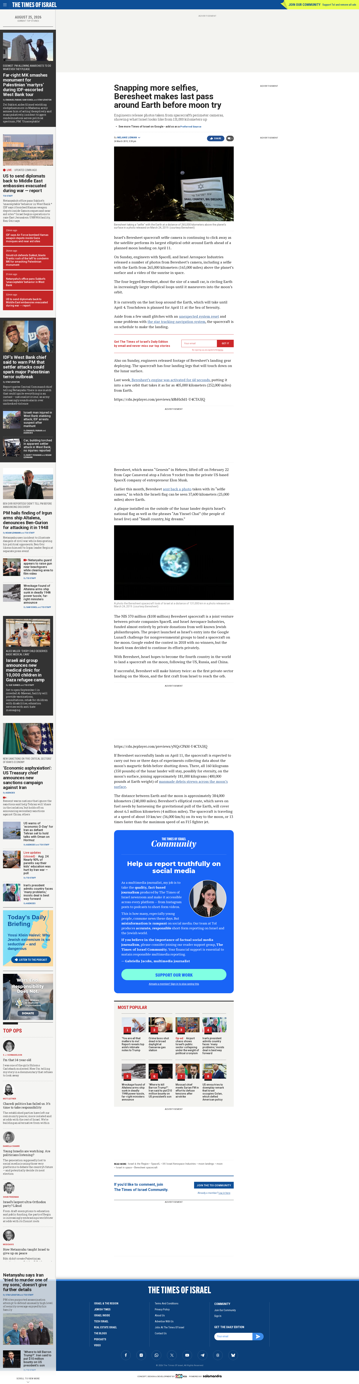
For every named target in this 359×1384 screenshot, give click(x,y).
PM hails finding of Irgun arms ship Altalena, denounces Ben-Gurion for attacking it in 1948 (27, 520)
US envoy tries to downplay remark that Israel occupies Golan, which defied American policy (213, 1092)
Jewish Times (102, 1309)
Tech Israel (101, 1321)
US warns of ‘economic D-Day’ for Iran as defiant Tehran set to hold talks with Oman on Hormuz (38, 832)
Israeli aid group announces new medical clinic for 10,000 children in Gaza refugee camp (25, 670)
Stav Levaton (44, 100)
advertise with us (164, 1321)
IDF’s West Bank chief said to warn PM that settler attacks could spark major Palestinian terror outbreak (26, 367)
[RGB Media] (182, 1376)
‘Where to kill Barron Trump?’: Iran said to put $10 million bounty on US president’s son (160, 1090)
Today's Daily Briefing (27, 920)
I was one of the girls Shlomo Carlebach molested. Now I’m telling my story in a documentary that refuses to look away (28, 1070)
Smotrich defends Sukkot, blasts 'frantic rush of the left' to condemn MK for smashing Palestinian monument (27, 260)
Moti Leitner (9, 1099)
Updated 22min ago (25, 170)
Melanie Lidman (127, 137)
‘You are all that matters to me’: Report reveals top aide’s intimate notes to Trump (133, 1044)
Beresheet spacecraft (145, 1167)
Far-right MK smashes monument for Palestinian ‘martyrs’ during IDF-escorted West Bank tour (25, 85)
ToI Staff (8, 196)
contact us (161, 1333)
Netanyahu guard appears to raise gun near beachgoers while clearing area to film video (38, 566)
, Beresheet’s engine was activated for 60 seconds (170, 379)
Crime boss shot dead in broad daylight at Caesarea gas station (159, 1044)
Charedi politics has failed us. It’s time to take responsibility (26, 1105)
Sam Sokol (27, 100)
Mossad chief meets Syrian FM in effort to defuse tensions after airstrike (187, 1090)
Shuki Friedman (11, 1197)
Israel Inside (102, 1315)
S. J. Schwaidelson (12, 1055)
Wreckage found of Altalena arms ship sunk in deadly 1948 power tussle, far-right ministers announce (133, 1092)
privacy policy (162, 1309)
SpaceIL (155, 1163)
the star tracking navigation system (176, 321)
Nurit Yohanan (34, 455)
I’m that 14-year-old (17, 1060)
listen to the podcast (33, 959)
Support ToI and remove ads (339, 4)
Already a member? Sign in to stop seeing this (174, 983)
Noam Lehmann (13, 533)
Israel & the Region (138, 1163)
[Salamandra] (212, 1376)
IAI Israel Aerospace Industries (179, 1163)
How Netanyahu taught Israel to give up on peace (26, 1251)
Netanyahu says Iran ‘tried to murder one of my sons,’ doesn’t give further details (25, 1282)
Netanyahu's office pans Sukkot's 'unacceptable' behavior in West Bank (25, 282)
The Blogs (100, 1333)
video (97, 1345)
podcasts (100, 1339)
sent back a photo (177, 489)
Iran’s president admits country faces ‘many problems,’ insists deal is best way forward (213, 1046)
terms (220, 350)
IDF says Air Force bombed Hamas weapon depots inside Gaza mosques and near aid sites (27, 238)
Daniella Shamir (11, 1146)
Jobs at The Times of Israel (169, 1327)
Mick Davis (8, 1244)
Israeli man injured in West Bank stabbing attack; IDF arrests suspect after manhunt (38, 419)
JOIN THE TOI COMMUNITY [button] (214, 1185)
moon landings (206, 1163)
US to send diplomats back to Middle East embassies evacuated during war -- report (27, 302)
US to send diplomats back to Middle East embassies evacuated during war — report (24, 183)
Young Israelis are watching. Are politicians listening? (26, 1153)
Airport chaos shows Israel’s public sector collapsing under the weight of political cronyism (187, 1046)
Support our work (174, 975)
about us (160, 1315)
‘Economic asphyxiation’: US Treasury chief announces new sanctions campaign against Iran (27, 778)
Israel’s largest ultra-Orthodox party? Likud (24, 1204)
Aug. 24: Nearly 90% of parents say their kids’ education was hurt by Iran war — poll (37, 865)
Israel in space (124, 1167)
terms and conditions (166, 1303)
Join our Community (304, 5)
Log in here (224, 1192)
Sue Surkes (14, 685)
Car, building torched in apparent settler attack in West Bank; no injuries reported (38, 445)
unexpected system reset (199, 316)
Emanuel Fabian (14, 100)
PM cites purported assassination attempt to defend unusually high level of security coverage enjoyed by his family (28, 1304)
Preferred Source (190, 126)
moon (220, 1163)
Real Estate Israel (105, 1327)
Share (217, 138)
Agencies (28, 433)
